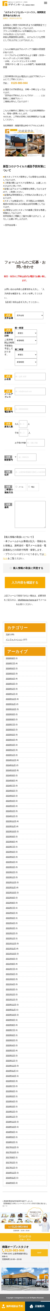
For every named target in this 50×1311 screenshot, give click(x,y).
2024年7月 (10, 786)
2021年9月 (10, 959)
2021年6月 (10, 974)
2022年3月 (10, 928)
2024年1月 (10, 816)
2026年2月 (10, 689)
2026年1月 (10, 694)
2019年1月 (10, 1117)
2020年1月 (10, 1061)
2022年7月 (10, 908)
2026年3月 (10, 684)
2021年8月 (10, 964)
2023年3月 (10, 867)
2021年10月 (11, 954)
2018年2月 (10, 1142)
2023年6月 (10, 852)
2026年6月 (10, 668)
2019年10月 (11, 1076)
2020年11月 (11, 1010)
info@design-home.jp (27, 600)
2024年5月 (10, 796)
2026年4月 (10, 679)
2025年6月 (10, 729)
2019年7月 (10, 1086)
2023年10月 (11, 831)
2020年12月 (11, 1005)
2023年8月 (10, 842)
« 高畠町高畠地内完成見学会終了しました (18, 1201)
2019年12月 (11, 1066)
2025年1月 (10, 755)
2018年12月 (11, 1122)
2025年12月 (11, 699)
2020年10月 (11, 1015)
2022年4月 (10, 923)
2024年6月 (10, 791)
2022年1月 (10, 938)
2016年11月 (11, 1178)
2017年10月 (11, 1152)
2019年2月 (10, 1111)
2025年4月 (10, 740)
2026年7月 (10, 663)
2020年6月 (10, 1035)
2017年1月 (10, 1168)
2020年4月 (10, 1045)
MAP (39, 1253)
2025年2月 (10, 750)
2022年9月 (10, 898)
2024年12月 (11, 760)
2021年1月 (10, 999)
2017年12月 (11, 1147)
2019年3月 (10, 1106)
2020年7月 (10, 1030)
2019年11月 (11, 1071)
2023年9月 (10, 836)
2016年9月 (10, 1183)
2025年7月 (10, 724)
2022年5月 (10, 918)
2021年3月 (10, 989)
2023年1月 (10, 877)
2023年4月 (10, 862)
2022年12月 (11, 882)
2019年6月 (10, 1091)
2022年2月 (10, 933)
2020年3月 (10, 1050)
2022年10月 (11, 892)
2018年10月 (11, 1127)
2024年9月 (10, 775)
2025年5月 (10, 735)
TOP (8, 634)
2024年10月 (11, 770)
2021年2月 (10, 994)
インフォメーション (14, 639)
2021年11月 (11, 948)
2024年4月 (10, 801)
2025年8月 (10, 719)
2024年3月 (10, 806)
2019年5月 (10, 1096)
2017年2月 (10, 1162)
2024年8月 (10, 780)
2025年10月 (11, 709)
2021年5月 (10, 979)
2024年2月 (10, 811)
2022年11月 (11, 887)
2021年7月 (10, 969)
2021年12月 (11, 943)
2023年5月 (10, 857)
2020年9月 (10, 1020)
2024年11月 (11, 765)
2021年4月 (10, 984)
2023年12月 (11, 821)
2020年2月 (10, 1055)
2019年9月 (10, 1081)
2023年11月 (11, 826)
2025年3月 (10, 745)
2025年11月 (11, 704)
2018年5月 (10, 1137)
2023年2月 (10, 872)
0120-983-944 (14, 1250)
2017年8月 (10, 1157)
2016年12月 (11, 1173)
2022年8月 (10, 903)
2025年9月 (10, 714)
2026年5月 (10, 673)
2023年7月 (10, 847)
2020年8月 (10, 1025)
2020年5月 (10, 1040)
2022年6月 (10, 913)
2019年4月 (10, 1101)
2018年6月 (10, 1132)
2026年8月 (10, 658)
